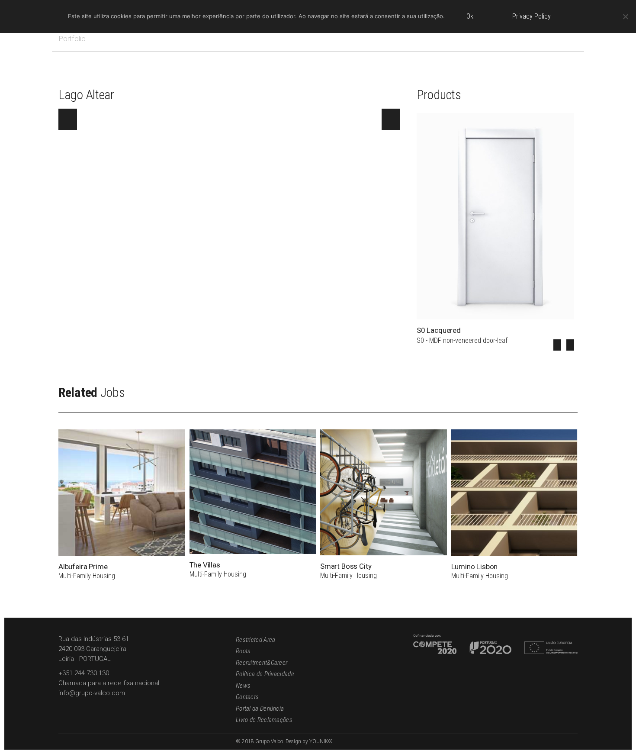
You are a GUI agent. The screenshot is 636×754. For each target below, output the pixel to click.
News (243, 686)
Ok (469, 16)
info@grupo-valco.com (91, 693)
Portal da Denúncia (260, 708)
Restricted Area (256, 640)
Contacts (247, 697)
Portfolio (71, 38)
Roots (243, 651)
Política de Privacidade (265, 674)
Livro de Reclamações (264, 720)
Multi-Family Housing (86, 576)
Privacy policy (531, 16)
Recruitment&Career (261, 663)
